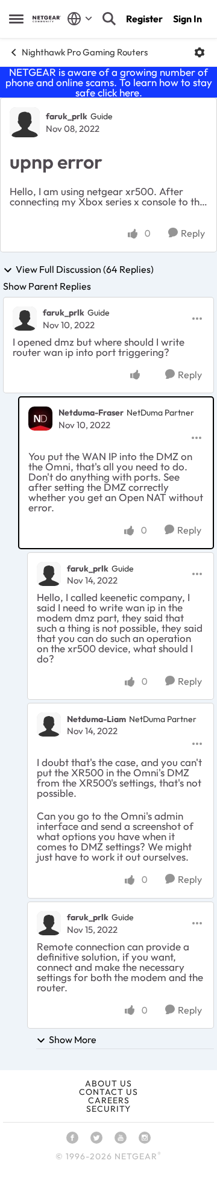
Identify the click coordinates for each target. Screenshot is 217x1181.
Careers (109, 1100)
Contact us (108, 1091)
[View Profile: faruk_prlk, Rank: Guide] (25, 122)
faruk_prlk (66, 116)
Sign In (187, 19)
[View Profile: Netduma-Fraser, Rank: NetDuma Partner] (40, 419)
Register (144, 19)
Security (108, 1108)
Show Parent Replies (47, 286)
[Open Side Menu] (16, 19)
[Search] (109, 18)
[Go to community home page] (47, 19)
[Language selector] (80, 19)
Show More (72, 1039)
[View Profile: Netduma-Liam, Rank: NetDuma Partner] (49, 724)
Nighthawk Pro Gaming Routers (85, 52)
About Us (108, 1083)
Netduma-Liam (96, 719)
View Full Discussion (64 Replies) (85, 269)
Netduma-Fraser (91, 412)
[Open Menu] (199, 52)
